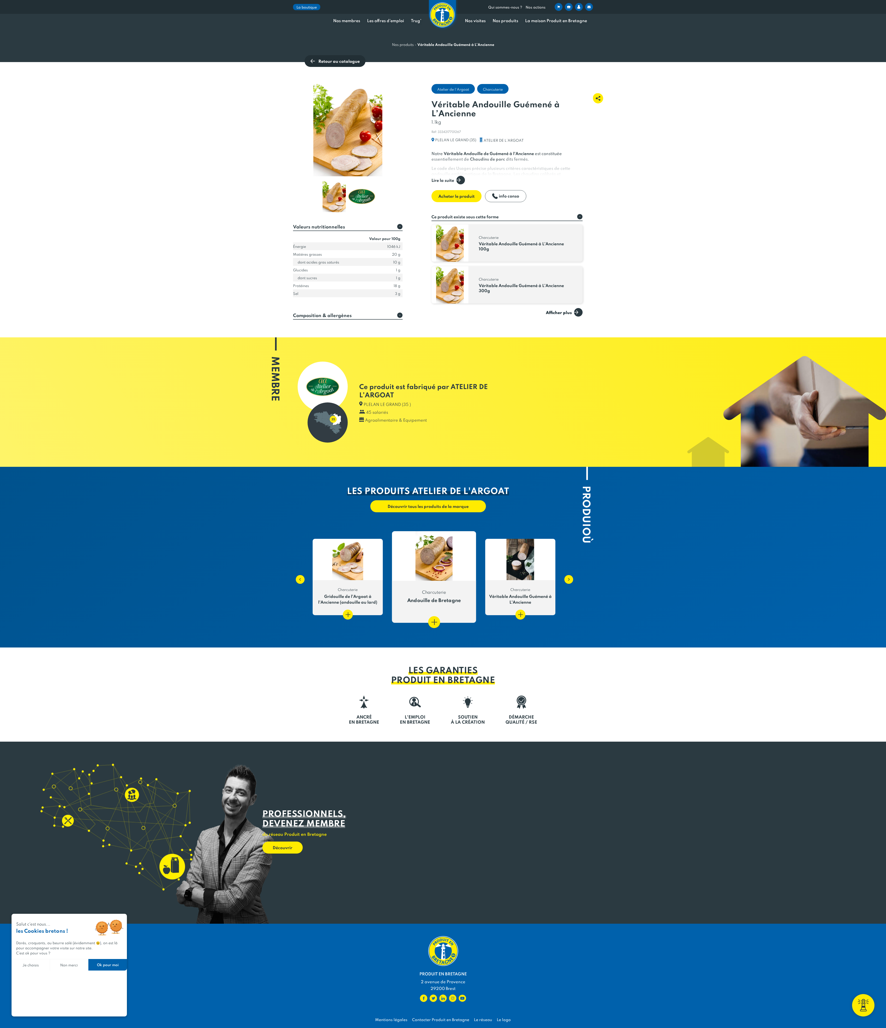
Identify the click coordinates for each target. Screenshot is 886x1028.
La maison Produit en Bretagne (556, 20)
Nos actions (535, 7)
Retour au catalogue (339, 61)
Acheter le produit (456, 196)
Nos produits (505, 20)
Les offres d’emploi (385, 20)
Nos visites (475, 20)
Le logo (504, 1019)
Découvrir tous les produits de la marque (428, 506)
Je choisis (30, 964)
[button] (298, 577)
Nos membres (346, 20)
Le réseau (483, 1019)
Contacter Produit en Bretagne (440, 1019)
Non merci (69, 964)
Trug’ (416, 20)
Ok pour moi (108, 964)
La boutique (306, 7)
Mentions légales (391, 1019)
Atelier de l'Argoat (453, 89)
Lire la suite (442, 180)
